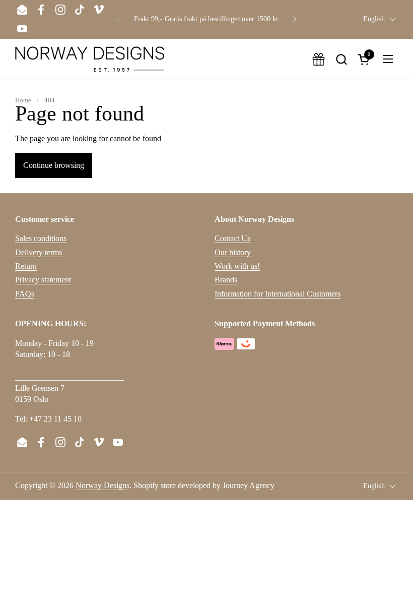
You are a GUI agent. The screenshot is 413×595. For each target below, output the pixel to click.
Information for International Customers (277, 293)
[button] (341, 59)
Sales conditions (40, 238)
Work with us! (237, 266)
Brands (226, 279)
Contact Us (232, 238)
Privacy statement (43, 279)
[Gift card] (318, 59)
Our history (233, 252)
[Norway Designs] (89, 59)
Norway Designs (102, 485)
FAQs (24, 293)
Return (26, 266)
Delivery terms (38, 252)
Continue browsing (53, 165)
